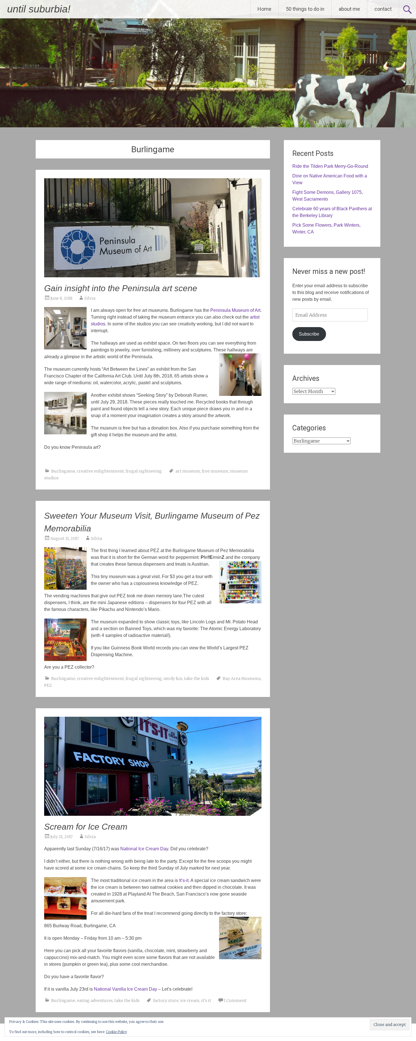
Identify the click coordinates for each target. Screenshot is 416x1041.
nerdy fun (173, 678)
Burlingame (63, 471)
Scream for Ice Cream (85, 826)
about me (349, 9)
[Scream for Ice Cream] (152, 814)
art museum (187, 471)
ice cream (190, 1000)
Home (264, 9)
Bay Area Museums (242, 678)
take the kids (196, 678)
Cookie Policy (116, 1032)
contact (383, 9)
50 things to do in (305, 9)
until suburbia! (38, 9)
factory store (166, 1000)
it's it (206, 1000)
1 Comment (235, 1000)
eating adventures (95, 1000)
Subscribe (309, 334)
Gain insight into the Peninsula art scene (120, 288)
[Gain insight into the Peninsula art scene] (152, 275)
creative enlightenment (100, 471)
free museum (215, 471)
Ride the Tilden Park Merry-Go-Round (330, 166)
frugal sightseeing (144, 471)
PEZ (48, 685)
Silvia (89, 298)
